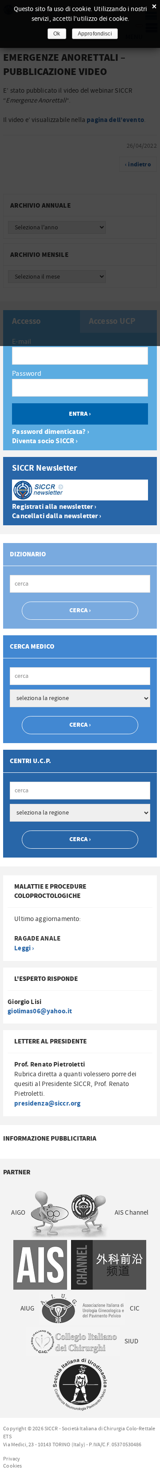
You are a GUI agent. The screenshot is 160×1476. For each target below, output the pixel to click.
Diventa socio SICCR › (45, 441)
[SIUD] (80, 1384)
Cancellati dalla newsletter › (56, 516)
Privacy (11, 1458)
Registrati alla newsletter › (54, 507)
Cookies (12, 1465)
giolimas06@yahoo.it (40, 1011)
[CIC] (73, 1341)
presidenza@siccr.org (47, 1103)
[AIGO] (70, 1212)
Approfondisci (95, 34)
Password (26, 373)
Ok (56, 34)
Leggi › (24, 948)
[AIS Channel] (80, 1264)
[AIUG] (82, 1308)
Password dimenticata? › (50, 432)
